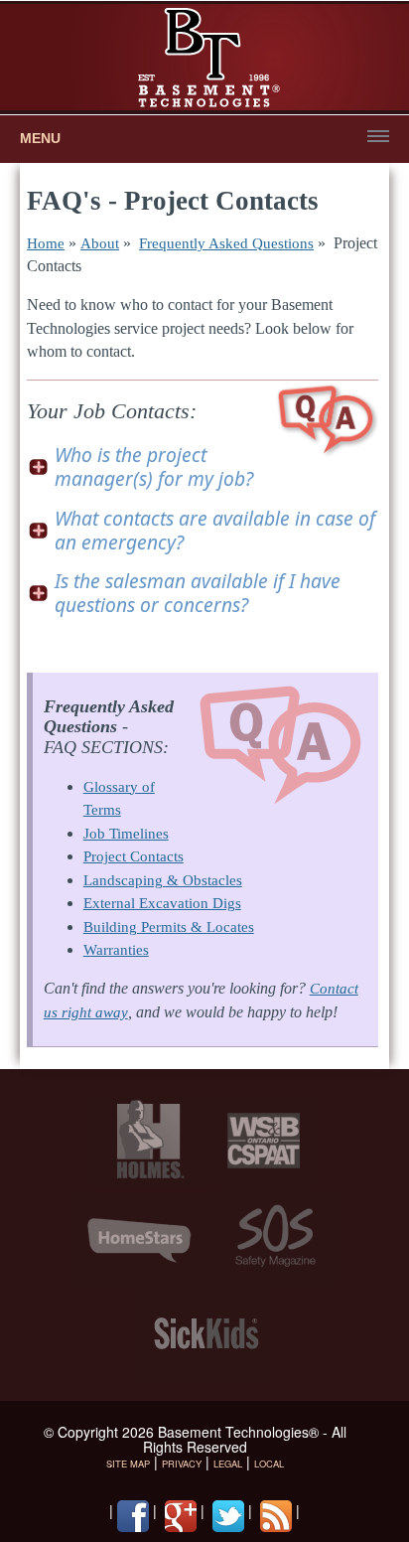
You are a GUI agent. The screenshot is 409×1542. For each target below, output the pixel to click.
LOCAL (269, 1463)
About (99, 243)
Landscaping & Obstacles (162, 880)
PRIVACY (182, 1463)
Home (46, 243)
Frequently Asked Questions (226, 243)
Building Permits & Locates (168, 927)
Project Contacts (133, 856)
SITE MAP (128, 1463)
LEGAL (227, 1463)
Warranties (116, 950)
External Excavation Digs (162, 903)
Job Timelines (126, 834)
